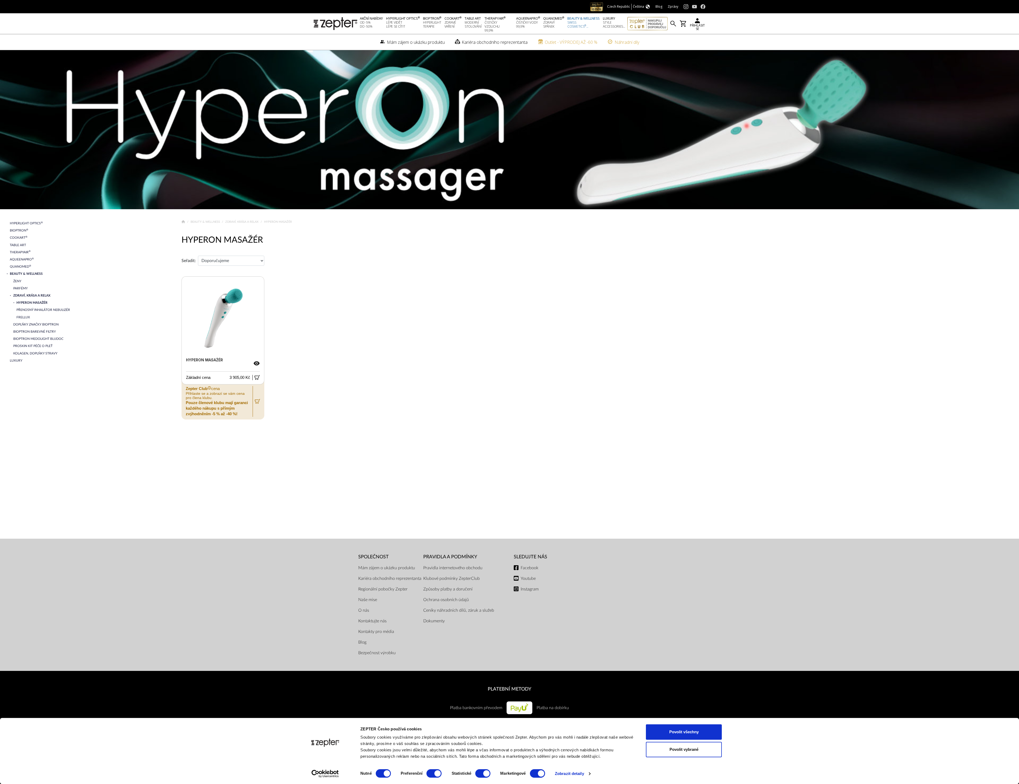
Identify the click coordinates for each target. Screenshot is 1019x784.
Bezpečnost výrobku (377, 653)
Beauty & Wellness (206, 221)
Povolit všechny (684, 732)
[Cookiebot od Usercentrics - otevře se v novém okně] (325, 774)
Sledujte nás (530, 557)
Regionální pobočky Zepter (383, 589)
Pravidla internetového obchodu (452, 568)
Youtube (528, 578)
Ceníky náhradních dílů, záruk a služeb (458, 610)
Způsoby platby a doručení (448, 589)
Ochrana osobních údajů (446, 600)
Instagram (530, 589)
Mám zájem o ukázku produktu (386, 568)
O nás (363, 610)
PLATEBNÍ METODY (509, 689)
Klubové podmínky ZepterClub (451, 578)
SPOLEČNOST (373, 557)
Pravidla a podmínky (450, 557)
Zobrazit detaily (569, 773)
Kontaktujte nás (372, 621)
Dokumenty (434, 621)
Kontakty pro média (376, 631)
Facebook (529, 568)
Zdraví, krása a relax (242, 221)
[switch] (434, 773)
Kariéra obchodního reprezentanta (389, 578)
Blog (362, 642)
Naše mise (367, 600)
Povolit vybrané (684, 749)
